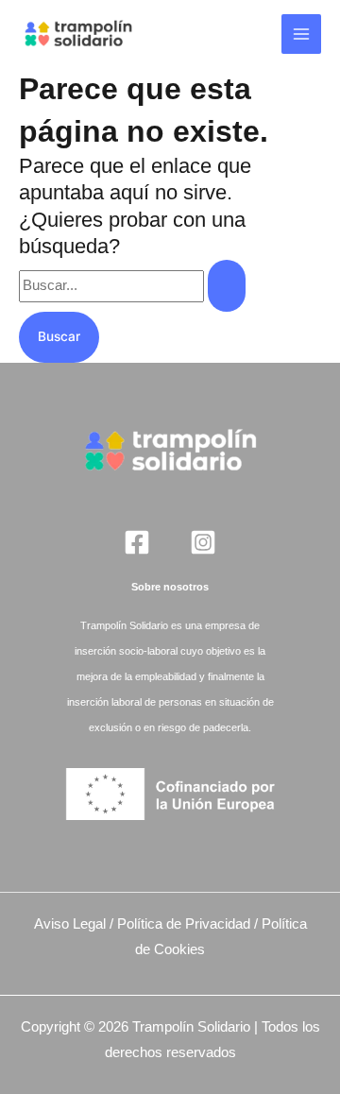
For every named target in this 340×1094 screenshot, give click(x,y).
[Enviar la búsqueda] (227, 286)
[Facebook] (137, 542)
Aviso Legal (70, 924)
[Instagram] (203, 542)
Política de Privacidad (183, 924)
